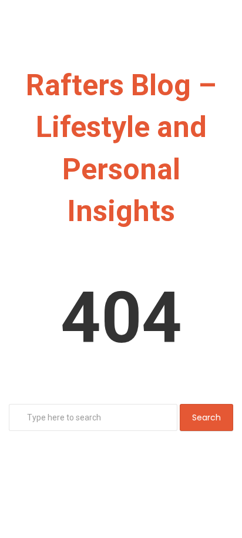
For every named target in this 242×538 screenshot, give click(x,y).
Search (206, 417)
